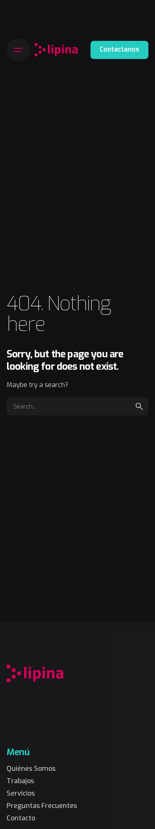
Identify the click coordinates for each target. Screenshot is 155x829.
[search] (139, 406)
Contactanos (119, 49)
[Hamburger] (18, 49)
